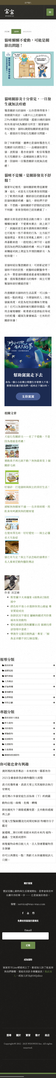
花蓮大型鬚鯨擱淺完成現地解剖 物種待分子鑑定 (28, 823)
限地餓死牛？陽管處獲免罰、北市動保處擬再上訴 (27, 812)
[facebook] (22, 913)
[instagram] (33, 913)
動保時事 (9, 665)
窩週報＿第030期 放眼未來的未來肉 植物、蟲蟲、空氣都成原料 (28, 834)
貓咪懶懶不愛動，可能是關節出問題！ (26, 42)
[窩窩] (9, 12)
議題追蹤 (8, 670)
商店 (47, 1035)
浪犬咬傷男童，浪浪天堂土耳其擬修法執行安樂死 (27, 786)
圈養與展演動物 (12, 754)
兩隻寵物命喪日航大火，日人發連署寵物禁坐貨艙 (27, 846)
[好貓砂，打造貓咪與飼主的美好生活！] (28, 477)
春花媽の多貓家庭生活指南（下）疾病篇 (26, 796)
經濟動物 (9, 738)
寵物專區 (9, 675)
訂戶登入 (28, 2)
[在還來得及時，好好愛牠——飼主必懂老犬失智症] (28, 523)
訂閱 (28, 945)
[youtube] (28, 913)
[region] (28, 371)
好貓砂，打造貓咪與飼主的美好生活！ (27, 487)
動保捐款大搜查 (11, 717)
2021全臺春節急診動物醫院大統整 (22, 778)
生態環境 (9, 749)
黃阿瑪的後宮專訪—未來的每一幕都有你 (26, 771)
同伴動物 (9, 728)
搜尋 (9, 1035)
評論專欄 (9, 686)
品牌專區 (9, 697)
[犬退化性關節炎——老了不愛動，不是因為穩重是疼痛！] (28, 426)
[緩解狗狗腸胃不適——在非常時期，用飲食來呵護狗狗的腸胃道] (28, 496)
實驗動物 (9, 733)
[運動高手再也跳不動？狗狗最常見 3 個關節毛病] (28, 450)
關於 (18, 1035)
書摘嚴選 (8, 691)
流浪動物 (9, 744)
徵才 (37, 1035)
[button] (28, 665)
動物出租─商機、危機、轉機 (19, 803)
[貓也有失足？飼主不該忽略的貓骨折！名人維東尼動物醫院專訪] (28, 547)
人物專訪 (8, 681)
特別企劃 (9, 702)
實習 (28, 1035)
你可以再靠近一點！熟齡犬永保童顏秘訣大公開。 (27, 857)
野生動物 (9, 722)
